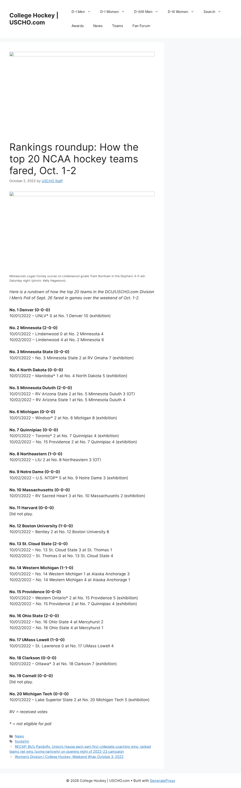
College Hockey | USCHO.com (33, 19)
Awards (78, 26)
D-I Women (109, 11)
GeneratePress (162, 780)
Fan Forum (141, 26)
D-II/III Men (143, 11)
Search (209, 11)
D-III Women (178, 11)
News (98, 26)
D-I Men (78, 11)
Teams (117, 26)
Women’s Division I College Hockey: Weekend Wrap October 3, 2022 (69, 757)
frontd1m (22, 741)
